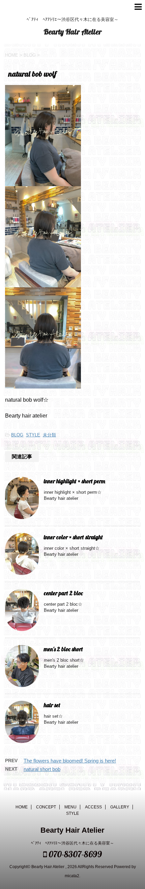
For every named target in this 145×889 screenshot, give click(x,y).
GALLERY (119, 807)
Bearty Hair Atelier (73, 31)
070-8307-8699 (74, 854)
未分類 (49, 434)
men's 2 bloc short (66, 649)
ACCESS (93, 807)
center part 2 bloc (66, 593)
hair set (55, 705)
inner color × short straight (76, 537)
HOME (22, 807)
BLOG (17, 434)
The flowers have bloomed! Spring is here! (70, 761)
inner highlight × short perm (77, 481)
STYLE (33, 434)
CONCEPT (46, 807)
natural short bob (42, 769)
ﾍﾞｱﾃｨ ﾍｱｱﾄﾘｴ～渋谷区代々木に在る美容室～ (72, 843)
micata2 (72, 875)
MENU (70, 807)
